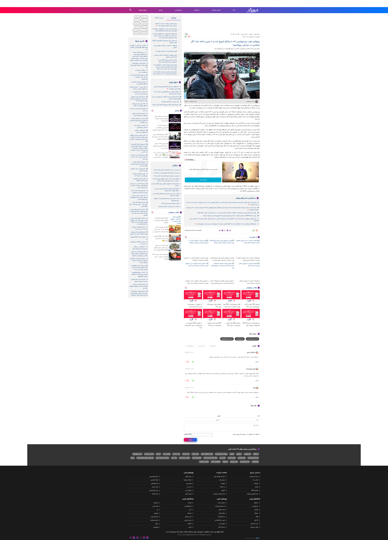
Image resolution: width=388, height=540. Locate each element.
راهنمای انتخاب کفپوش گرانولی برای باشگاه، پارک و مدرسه (165, 185)
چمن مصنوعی (144, 17)
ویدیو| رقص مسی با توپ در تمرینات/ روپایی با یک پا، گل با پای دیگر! (139, 157)
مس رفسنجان (254, 524)
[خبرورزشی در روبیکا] (140, 538)
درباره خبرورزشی (254, 476)
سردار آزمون (188, 476)
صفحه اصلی (257, 34)
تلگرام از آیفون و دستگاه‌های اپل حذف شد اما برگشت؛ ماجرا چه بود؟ (167, 93)
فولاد (257, 517)
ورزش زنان (222, 480)
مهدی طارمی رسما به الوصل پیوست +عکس (139, 170)
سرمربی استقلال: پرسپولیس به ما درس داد (139, 243)
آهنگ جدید (137, 20)
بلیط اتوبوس (144, 33)
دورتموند (155, 503)
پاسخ (257, 362)
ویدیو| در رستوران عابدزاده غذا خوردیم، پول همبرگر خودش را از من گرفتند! (139, 120)
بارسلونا (225, 462)
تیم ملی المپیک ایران (162, 458)
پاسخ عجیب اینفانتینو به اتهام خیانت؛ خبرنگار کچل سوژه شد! (139, 65)
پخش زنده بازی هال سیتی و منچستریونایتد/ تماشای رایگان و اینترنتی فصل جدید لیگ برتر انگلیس (139, 212)
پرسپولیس (178, 10)
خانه (234, 10)
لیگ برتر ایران (244, 34)
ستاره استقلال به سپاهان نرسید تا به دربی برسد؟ (140, 228)
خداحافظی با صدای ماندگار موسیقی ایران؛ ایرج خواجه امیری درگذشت (167, 88)
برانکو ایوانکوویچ (227, 339)
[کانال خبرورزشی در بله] (147, 538)
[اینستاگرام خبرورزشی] (130, 538)
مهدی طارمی (231, 458)
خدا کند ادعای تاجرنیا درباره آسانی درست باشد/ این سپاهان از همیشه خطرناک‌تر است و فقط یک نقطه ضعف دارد (139, 221)
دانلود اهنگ (144, 27)
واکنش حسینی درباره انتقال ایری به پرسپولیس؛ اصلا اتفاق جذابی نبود (167, 61)
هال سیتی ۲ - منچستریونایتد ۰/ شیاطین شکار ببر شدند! (139, 88)
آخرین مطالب (216, 10)
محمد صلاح (222, 510)
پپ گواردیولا (221, 517)
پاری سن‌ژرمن (187, 520)
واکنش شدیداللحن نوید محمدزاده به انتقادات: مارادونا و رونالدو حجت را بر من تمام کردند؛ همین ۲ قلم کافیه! (226, 213)
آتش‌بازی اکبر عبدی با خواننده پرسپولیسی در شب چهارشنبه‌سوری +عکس (166, 98)
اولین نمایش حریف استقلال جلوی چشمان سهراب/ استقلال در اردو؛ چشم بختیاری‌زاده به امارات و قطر (138, 138)
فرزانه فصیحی (154, 480)
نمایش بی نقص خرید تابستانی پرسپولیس (141, 126)
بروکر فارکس (144, 23)
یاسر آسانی (176, 454)
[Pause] (224, 181)
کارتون (223, 490)
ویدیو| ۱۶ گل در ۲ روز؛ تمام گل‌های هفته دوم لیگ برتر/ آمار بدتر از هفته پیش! (139, 186)
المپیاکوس (255, 462)
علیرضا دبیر (188, 490)
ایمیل (219, 416)
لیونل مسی (166, 454)
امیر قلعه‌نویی (154, 483)
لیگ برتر (174, 458)
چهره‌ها (223, 483)
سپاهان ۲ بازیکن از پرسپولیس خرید (141, 71)
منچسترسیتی (154, 517)
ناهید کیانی (155, 487)
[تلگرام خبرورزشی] (134, 538)
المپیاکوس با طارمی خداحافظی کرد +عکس (141, 131)
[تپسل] (186, 160)
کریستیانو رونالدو (253, 458)
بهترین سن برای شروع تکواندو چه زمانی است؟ (166, 176)
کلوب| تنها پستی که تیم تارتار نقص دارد (166, 51)
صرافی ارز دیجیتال (143, 30)
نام (259, 416)
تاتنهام (189, 524)
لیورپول (156, 513)
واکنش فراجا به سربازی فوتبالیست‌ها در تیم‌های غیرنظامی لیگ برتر (138, 286)
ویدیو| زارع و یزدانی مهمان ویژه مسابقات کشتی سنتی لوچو (139, 233)
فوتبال (250, 34)
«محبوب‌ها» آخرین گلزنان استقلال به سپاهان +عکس (140, 114)
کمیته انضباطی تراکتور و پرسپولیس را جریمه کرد (140, 175)
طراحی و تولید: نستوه (250, 538)
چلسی (189, 527)
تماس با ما (255, 480)
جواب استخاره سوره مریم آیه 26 (170, 203)
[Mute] (227, 181)
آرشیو (256, 487)
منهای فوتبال (143, 10)
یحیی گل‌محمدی (252, 339)
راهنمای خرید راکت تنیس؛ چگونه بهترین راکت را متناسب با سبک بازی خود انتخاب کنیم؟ (166, 180)
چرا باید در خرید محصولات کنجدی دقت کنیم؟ (166, 170)
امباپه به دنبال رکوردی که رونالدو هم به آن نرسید (140, 93)
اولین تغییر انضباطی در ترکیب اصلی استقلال (140, 180)
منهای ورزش (173, 82)
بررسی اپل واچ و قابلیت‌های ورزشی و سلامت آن (166, 173)
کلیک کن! (203, 180)
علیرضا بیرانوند (204, 462)
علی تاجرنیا (186, 454)
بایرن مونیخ (234, 462)
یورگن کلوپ (221, 513)
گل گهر (256, 520)
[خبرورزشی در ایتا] (144, 538)
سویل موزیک (136, 23)
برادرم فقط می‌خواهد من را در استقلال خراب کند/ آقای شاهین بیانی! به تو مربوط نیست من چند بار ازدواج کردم (226, 224)
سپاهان (239, 454)
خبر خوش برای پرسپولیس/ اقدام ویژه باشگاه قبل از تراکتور (164, 41)
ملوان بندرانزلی (254, 527)
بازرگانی (175, 165)
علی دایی (222, 458)
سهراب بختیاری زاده (221, 454)
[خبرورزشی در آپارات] (137, 538)
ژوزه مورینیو (241, 458)
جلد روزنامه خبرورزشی (219, 494)
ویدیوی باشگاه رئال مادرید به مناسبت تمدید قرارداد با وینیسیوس (139, 77)
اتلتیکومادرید (187, 506)
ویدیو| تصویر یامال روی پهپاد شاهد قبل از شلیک (165, 105)
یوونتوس (155, 527)
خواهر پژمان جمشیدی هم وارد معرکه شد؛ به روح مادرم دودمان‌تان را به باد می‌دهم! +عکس (165, 73)
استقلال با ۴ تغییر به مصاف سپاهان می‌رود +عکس (165, 46)
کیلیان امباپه (221, 503)
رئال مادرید (195, 454)
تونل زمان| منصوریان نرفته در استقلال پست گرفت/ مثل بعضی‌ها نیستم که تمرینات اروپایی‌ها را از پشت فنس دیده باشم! (165, 67)
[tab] (173, 18)
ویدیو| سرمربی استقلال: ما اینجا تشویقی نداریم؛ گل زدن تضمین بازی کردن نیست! (139, 267)
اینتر (190, 510)
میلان (156, 524)
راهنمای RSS (254, 490)
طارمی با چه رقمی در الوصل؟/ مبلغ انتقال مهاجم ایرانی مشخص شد (139, 47)
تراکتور (232, 454)
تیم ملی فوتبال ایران (219, 476)
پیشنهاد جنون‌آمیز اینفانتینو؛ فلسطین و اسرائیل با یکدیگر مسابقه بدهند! (139, 260)
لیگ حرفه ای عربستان (210, 458)
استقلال (196, 10)
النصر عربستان (149, 454)
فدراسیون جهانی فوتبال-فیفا (145, 458)
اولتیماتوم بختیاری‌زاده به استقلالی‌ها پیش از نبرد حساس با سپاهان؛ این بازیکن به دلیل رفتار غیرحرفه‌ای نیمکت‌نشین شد (165, 36)
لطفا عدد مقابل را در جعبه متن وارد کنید (246, 434)
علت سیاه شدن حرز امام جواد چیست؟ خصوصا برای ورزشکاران (166, 199)
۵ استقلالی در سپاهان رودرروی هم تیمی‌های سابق (140, 248)
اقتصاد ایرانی (136, 33)
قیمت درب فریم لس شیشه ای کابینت (168, 206)
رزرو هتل (135, 30)
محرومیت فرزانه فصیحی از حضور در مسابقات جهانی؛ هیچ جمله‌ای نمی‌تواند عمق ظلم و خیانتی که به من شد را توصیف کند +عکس (139, 148)
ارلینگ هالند (221, 527)
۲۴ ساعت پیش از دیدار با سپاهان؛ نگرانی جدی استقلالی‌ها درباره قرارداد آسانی (139, 197)
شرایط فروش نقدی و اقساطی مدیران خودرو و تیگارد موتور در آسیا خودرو (167, 190)
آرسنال (158, 454)
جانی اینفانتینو (244, 462)
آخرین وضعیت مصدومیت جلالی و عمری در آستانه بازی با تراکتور (165, 56)
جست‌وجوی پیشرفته (252, 494)
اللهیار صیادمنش (184, 458)
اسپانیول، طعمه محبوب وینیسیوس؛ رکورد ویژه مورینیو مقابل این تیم (139, 164)
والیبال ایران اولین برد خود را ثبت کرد (139, 109)
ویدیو (160, 10)
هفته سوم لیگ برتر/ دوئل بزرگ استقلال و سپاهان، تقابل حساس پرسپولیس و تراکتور (139, 254)
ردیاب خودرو (144, 20)
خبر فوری (137, 17)
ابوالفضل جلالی (215, 462)
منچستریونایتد (154, 520)
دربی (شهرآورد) (137, 454)
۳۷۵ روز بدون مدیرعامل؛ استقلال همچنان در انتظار (140, 105)
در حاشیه (222, 487)
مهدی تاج (189, 483)
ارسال (190, 440)
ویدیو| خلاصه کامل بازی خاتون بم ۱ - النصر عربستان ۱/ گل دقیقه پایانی (139, 204)
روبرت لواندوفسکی (220, 520)
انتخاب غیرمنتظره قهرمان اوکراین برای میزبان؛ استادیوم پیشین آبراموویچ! (140, 274)
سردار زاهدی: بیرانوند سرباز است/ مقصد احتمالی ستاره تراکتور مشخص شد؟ (166, 25)
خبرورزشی (253, 10)
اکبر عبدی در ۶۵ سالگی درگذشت (170, 102)
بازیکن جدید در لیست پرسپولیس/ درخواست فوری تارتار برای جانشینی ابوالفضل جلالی (164, 30)
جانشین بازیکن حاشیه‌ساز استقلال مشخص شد (140, 83)
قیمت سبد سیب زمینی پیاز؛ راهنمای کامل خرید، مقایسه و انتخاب (166, 195)
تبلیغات (256, 483)
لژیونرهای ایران (196, 458)
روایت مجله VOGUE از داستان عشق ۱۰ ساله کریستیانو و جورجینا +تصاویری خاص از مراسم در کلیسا (229, 216)
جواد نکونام (155, 494)
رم (157, 510)
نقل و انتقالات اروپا (206, 454)
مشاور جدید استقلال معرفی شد (139, 238)
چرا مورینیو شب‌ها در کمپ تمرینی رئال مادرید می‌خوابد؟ (139, 191)
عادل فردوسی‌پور (154, 476)
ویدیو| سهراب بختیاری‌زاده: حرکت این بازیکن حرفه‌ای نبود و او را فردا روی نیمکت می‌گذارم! (139, 293)
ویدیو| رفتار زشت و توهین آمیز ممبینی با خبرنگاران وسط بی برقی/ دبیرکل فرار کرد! (139, 99)
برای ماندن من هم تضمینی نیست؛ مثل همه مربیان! (139, 280)
